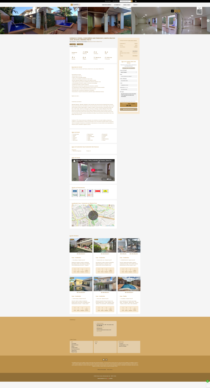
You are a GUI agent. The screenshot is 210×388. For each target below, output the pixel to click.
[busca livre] (132, 1)
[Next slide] (208, 20)
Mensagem (122, 91)
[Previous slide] (2, 20)
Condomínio (74, 41)
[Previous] (71, 245)
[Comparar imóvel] (91, 241)
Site (96, 343)
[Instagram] (106, 360)
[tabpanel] (105, 20)
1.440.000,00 (135, 51)
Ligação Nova (74, 350)
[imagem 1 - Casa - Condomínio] (81, 245)
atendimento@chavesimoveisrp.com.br (104, 329)
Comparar (80, 44)
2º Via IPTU (121, 343)
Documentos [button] (117, 4)
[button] (135, 1)
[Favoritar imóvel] (91, 239)
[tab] (172, 11)
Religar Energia (74, 351)
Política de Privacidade (102, 369)
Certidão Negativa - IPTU (123, 344)
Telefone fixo (124, 87)
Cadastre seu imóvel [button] (106, 4)
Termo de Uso (109, 369)
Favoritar (73, 44)
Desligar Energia (74, 347)
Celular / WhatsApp (123, 78)
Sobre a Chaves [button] (126, 4)
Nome (121, 74)
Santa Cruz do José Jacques (82, 41)
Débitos (72, 346)
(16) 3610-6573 (99, 328)
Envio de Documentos (75, 349)
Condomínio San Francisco (92, 147)
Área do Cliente (108, 1)
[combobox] (128, 72)
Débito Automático (74, 344)
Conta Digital (73, 343)
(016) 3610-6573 (116, 1)
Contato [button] (135, 4)
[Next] (90, 245)
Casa (70, 41)
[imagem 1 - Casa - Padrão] (129, 284)
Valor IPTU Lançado (122, 346)
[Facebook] (104, 360)
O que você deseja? (123, 70)
